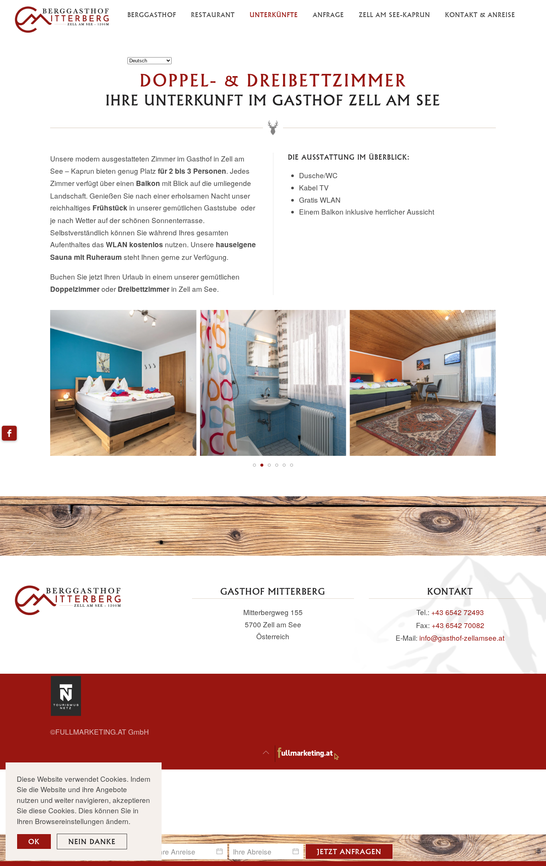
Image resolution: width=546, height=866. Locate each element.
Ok (34, 841)
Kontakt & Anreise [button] (480, 15)
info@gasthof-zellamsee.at (461, 638)
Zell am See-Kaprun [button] (394, 15)
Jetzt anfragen (349, 851)
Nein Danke (92, 841)
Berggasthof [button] (151, 15)
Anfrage (328, 15)
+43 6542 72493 (457, 612)
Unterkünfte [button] (274, 15)
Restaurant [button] (213, 15)
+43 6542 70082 (458, 625)
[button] (266, 752)
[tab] (254, 465)
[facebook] (9, 433)
